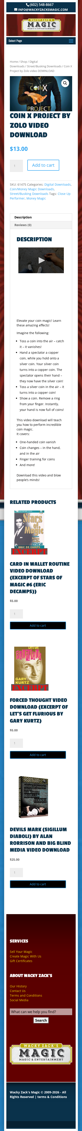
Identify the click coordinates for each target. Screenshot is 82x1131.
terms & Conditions (52, 1097)
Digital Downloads (57, 184)
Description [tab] (23, 217)
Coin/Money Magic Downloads (32, 189)
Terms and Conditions (26, 995)
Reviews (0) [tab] (22, 225)
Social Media (19, 1000)
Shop (23, 62)
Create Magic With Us (25, 956)
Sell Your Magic (21, 952)
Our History (18, 986)
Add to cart (43, 165)
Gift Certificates (21, 961)
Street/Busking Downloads (44, 66)
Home (14, 62)
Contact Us (18, 991)
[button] (65, 83)
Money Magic (36, 198)
